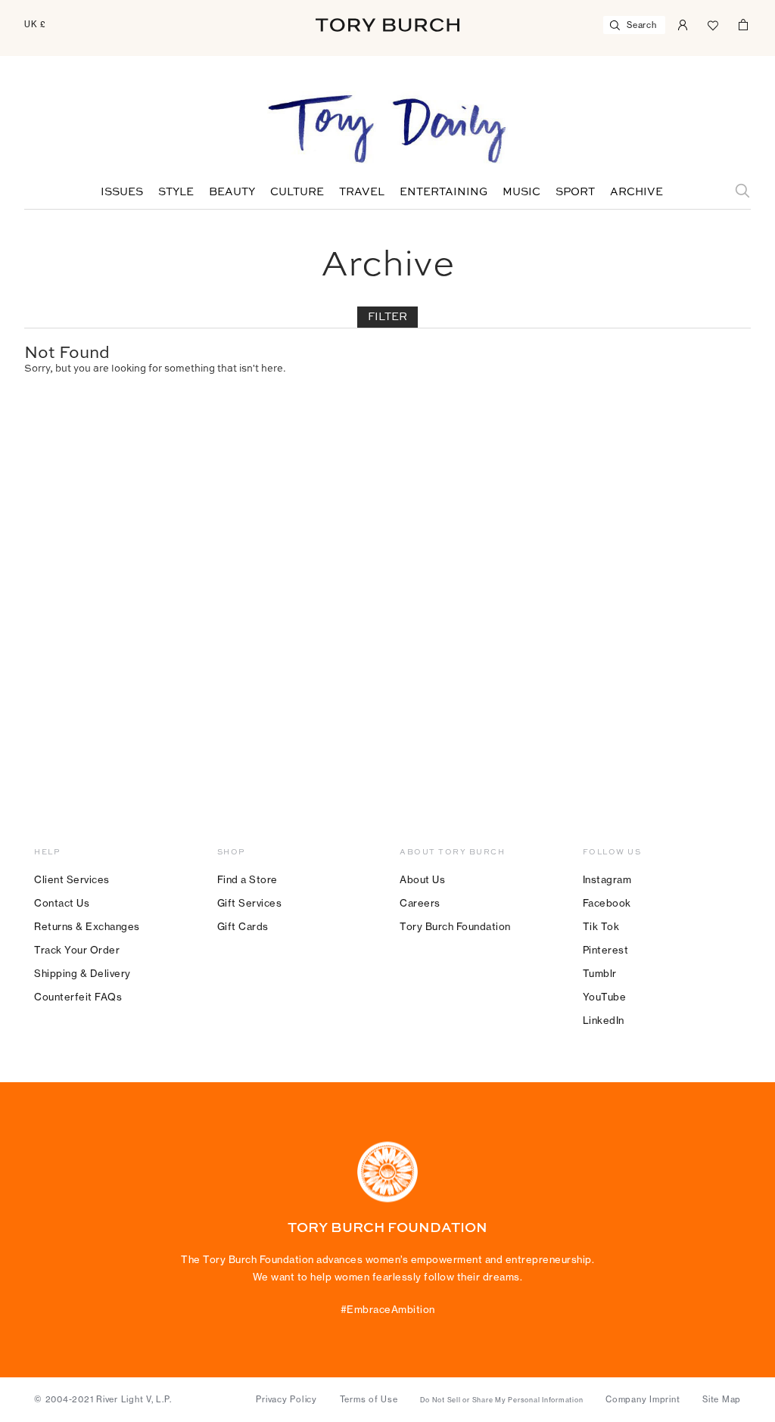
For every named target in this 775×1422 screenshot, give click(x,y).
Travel (361, 192)
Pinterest (606, 950)
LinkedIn (603, 1020)
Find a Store (247, 879)
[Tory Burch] (387, 25)
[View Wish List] (713, 23)
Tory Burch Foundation (455, 926)
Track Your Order (77, 950)
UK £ (35, 24)
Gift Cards (243, 926)
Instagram (607, 879)
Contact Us (61, 903)
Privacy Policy (286, 1399)
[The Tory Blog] (387, 130)
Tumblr (600, 973)
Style (176, 192)
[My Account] (682, 23)
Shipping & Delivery (82, 973)
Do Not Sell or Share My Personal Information (501, 1400)
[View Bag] (743, 23)
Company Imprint (642, 1399)
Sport (575, 192)
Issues (122, 192)
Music (521, 192)
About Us (422, 879)
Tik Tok (601, 926)
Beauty (232, 192)
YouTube (605, 997)
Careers (420, 903)
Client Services (72, 879)
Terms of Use (369, 1399)
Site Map (721, 1399)
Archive (636, 192)
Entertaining (443, 192)
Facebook (607, 903)
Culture (297, 192)
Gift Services (249, 903)
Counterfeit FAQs (78, 997)
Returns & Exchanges (87, 926)
